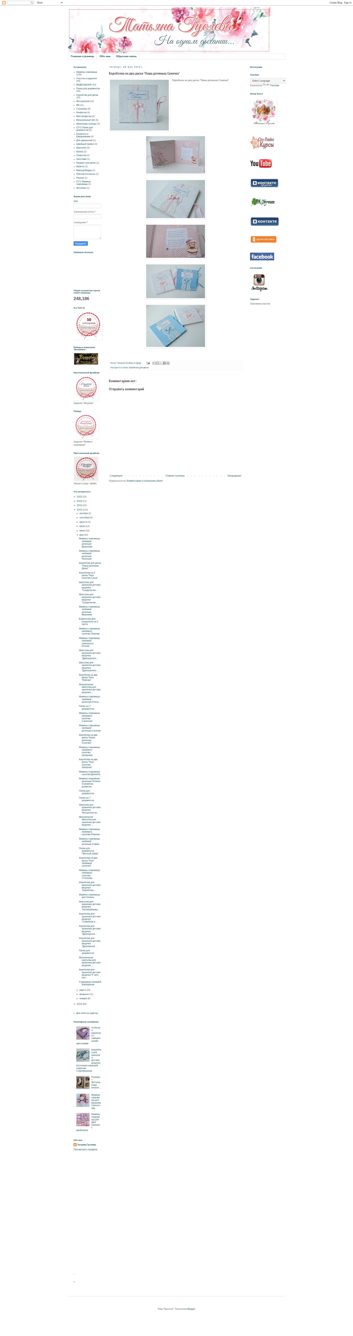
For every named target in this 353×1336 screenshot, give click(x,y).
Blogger (191, 1309)
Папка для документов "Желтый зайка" (88, 851)
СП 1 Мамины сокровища (83, 182)
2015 (80, 509)
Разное (80, 178)
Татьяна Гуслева (86, 1144)
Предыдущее (234, 475)
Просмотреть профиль (85, 1149)
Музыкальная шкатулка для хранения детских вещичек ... (90, 961)
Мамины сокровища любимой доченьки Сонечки (90, 728)
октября (83, 513)
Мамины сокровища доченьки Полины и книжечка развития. (89, 782)
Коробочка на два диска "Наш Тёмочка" (88, 678)
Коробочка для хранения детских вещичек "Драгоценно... (90, 930)
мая (81, 535)
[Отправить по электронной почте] (154, 363)
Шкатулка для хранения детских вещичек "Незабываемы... (90, 905)
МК (77, 105)
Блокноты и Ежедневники (83, 135)
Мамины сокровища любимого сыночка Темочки (89, 631)
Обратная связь (126, 56)
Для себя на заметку (87, 1013)
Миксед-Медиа (84, 170)
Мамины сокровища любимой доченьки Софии (89, 841)
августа (83, 522)
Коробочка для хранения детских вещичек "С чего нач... (90, 973)
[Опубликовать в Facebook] (164, 363)
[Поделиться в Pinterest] (168, 363)
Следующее (116, 475)
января (83, 998)
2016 (80, 505)
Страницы (81, 108)
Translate (274, 85)
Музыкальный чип (85, 120)
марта (82, 990)
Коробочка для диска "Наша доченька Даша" (90, 566)
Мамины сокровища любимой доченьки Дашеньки (89, 542)
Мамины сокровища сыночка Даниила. (90, 773)
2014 (80, 1004)
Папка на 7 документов (86, 799)
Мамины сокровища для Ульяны (89, 896)
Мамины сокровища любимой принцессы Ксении (89, 642)
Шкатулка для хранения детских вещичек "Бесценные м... (90, 809)
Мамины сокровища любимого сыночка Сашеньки (89, 717)
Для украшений (84, 140)
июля (82, 526)
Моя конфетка (83, 116)
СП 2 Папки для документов (84, 128)
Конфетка (81, 112)
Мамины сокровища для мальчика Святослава (96, 1101)
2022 (80, 496)
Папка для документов (88, 88)
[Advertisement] (87, 1212)
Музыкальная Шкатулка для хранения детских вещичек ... (90, 688)
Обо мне (105, 56)
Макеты (80, 166)
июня (82, 530)
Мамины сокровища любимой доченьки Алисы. (89, 699)
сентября (84, 517)
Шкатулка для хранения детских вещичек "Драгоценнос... (90, 654)
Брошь (79, 151)
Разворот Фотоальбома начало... (96, 1082)
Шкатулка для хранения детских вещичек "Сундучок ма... (90, 586)
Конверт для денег (86, 163)
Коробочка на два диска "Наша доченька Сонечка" (88, 739)
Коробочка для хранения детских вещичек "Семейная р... (90, 917)
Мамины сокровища (86, 72)
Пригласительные (85, 174)
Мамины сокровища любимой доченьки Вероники (89, 610)
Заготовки (81, 159)
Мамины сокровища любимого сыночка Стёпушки (89, 874)
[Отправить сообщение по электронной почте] (148, 363)
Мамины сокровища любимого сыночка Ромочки (89, 832)
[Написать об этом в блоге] (157, 363)
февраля (84, 994)
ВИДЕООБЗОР (84, 84)
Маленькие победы (86, 124)
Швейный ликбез (85, 144)
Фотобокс (81, 188)
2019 (80, 501)
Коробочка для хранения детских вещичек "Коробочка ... (90, 886)
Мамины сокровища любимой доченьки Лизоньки (89, 555)
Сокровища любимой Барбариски (90, 983)
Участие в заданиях (86, 78)
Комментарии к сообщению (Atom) (145, 481)
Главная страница (82, 56)
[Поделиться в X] (161, 363)
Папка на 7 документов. (87, 707)
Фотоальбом (82, 101)
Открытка (81, 155)
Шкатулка (81, 147)
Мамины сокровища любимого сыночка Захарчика (89, 751)
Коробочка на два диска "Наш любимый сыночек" (88, 862)
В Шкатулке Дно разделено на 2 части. (88, 621)
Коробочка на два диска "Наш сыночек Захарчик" (88, 763)
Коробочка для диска (139, 367)
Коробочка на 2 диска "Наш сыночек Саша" (88, 575)
